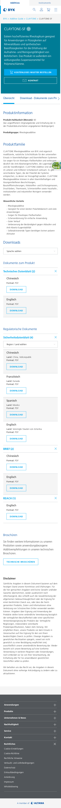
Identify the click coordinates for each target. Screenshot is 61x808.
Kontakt (33, 80)
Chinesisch (13, 278)
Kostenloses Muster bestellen (32, 72)
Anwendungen (11, 704)
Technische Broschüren (21, 561)
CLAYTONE (31, 18)
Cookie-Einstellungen (13, 748)
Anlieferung (9, 777)
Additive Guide (16, 18)
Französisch (13, 376)
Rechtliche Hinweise (13, 758)
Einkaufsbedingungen (14, 772)
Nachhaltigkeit (11, 724)
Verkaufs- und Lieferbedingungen (19, 762)
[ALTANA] (37, 803)
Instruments (45, 2)
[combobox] (29, 29)
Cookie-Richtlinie (11, 753)
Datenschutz (9, 767)
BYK (5, 18)
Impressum (9, 781)
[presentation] (1, 98)
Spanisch (12, 400)
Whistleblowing (11, 786)
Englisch (11, 299)
